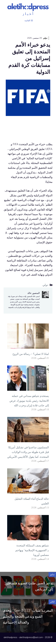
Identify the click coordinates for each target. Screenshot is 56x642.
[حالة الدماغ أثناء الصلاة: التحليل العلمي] (28, 491)
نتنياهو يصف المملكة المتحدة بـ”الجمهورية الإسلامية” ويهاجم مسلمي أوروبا (32, 550)
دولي (45, 38)
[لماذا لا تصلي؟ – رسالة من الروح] (28, 346)
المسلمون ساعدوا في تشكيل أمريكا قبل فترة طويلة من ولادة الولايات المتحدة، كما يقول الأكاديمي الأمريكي (28, 452)
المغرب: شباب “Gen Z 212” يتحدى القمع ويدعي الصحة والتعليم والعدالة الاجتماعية (28, 616)
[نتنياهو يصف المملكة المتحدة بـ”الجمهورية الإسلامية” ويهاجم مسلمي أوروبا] (28, 538)
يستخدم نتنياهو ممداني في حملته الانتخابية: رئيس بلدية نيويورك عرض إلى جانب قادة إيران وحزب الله (29, 400)
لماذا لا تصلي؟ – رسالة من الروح (30, 354)
